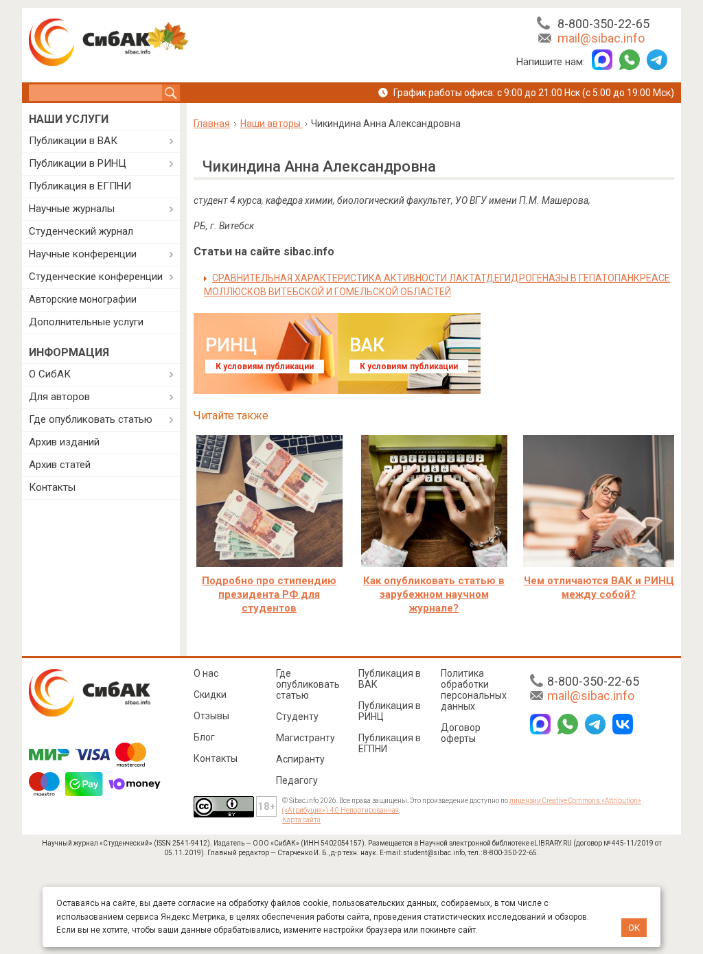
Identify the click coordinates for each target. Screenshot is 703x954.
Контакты (52, 487)
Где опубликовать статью (90, 419)
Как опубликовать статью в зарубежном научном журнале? (434, 594)
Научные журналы (72, 208)
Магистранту (305, 737)
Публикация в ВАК (389, 679)
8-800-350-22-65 (603, 23)
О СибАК (50, 374)
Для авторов (59, 397)
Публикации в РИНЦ (77, 163)
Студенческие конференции (96, 276)
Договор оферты (461, 733)
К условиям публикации (265, 366)
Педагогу (297, 780)
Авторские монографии (83, 299)
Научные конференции (83, 254)
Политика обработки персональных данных (474, 690)
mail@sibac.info (601, 38)
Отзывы (211, 715)
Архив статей (60, 464)
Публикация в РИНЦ (389, 711)
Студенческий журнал (81, 231)
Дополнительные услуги (86, 322)
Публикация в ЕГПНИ (80, 186)
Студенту (297, 716)
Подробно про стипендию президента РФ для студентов (269, 594)
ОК (634, 927)
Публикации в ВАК (73, 141)
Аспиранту (300, 759)
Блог (204, 737)
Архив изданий (64, 442)
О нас (206, 673)
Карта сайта (301, 820)
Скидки (210, 694)
